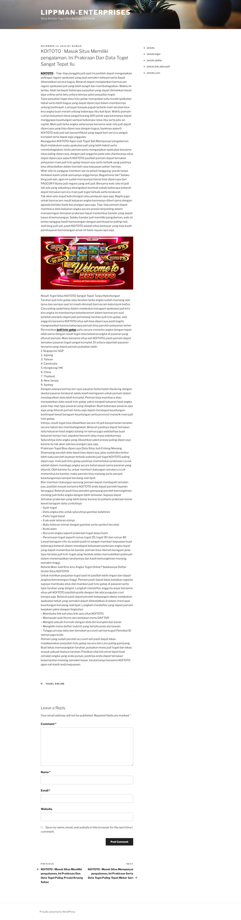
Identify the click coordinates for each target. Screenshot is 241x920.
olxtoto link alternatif (158, 66)
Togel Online (55, 684)
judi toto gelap (66, 329)
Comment (48, 724)
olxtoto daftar (154, 60)
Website (46, 809)
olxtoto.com (153, 72)
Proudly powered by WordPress (57, 911)
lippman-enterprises (86, 12)
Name (46, 772)
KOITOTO (47, 73)
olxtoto (151, 47)
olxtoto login (153, 53)
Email (45, 790)
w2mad (77, 46)
